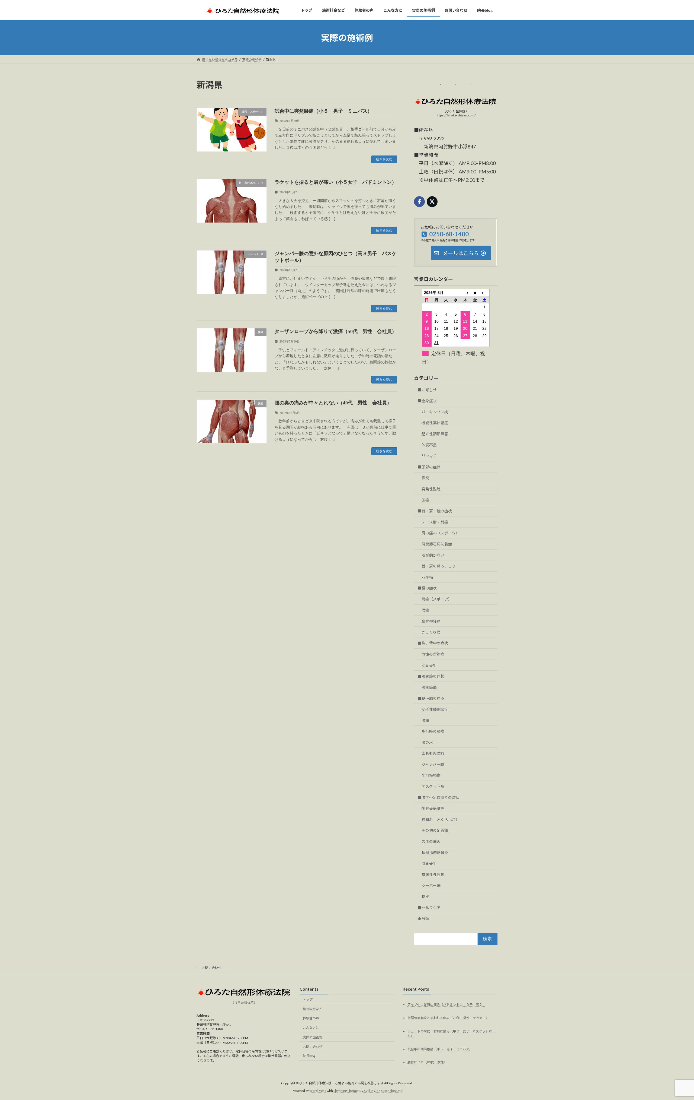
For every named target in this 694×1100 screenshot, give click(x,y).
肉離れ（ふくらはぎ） (441, 819)
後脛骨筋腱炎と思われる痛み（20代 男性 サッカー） (448, 1018)
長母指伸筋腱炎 (435, 852)
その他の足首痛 (435, 830)
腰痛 (425, 610)
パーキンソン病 (435, 412)
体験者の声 (311, 1018)
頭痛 (425, 500)
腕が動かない (433, 555)
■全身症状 (427, 400)
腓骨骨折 (429, 863)
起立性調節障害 (435, 434)
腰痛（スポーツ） (437, 599)
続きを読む (384, 159)
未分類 (423, 918)
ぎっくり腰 (431, 632)
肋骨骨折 (429, 665)
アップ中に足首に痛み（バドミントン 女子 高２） (446, 1004)
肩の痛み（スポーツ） (441, 533)
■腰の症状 (427, 588)
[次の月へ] (485, 292)
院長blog (309, 1056)
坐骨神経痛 (431, 621)
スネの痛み (431, 841)
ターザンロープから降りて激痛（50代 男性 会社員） (336, 331)
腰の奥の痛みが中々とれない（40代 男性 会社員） (333, 402)
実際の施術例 (312, 1037)
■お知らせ (427, 390)
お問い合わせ (211, 968)
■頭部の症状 (429, 467)
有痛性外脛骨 (433, 874)
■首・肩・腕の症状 (435, 511)
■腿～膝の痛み (431, 698)
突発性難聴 (431, 489)
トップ (308, 999)
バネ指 (427, 577)
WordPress (317, 1091)
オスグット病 (433, 786)
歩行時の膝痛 (433, 731)
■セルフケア (429, 907)
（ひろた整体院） (244, 1002)
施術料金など (312, 1009)
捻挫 (425, 896)
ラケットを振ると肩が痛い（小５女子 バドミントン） (336, 182)
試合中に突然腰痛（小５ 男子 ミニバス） (323, 111)
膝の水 (427, 742)
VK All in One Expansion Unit (382, 1091)
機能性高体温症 (435, 423)
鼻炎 (425, 478)
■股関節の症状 (431, 676)
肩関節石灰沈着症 (437, 544)
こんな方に (311, 1028)
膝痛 (425, 720)
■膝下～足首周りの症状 (439, 797)
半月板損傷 (431, 775)
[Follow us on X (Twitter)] (432, 201)
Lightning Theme (345, 1091)
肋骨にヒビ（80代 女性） (427, 1062)
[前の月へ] (465, 292)
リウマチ (429, 456)
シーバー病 (431, 885)
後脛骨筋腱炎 (433, 808)
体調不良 (429, 445)
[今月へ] (475, 292)
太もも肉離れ (433, 753)
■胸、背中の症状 (433, 643)
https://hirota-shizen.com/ (456, 115)
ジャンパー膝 (433, 764)
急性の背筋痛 (433, 654)
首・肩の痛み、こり (439, 566)
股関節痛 (429, 687)
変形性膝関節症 (435, 709)
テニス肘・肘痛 (435, 522)
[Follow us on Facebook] (419, 201)
